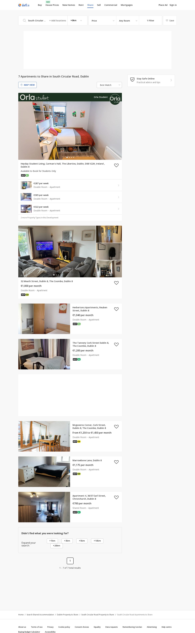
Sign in (173, 5)
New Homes (68, 5)
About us (22, 627)
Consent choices (82, 627)
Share (90, 5)
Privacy (50, 627)
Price (94, 20)
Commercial (110, 5)
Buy (40, 5)
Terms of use (37, 627)
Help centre (167, 627)
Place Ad (163, 5)
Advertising (152, 627)
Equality (97, 627)
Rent (81, 5)
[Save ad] (116, 165)
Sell (99, 5)
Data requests (111, 627)
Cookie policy (64, 627)
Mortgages (127, 5)
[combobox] (52, 20)
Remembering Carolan (132, 627)
